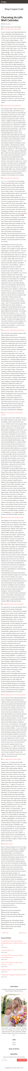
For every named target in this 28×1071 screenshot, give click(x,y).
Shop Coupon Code (18, 1067)
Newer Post (22, 933)
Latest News (14, 986)
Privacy (14, 1044)
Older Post (6, 933)
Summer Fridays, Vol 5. (7, 950)
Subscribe (22, 1060)
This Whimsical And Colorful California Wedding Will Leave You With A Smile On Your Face (14, 943)
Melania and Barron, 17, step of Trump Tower (13, 969)
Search (14, 1042)
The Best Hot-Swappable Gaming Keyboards (13, 975)
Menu (4, 2)
